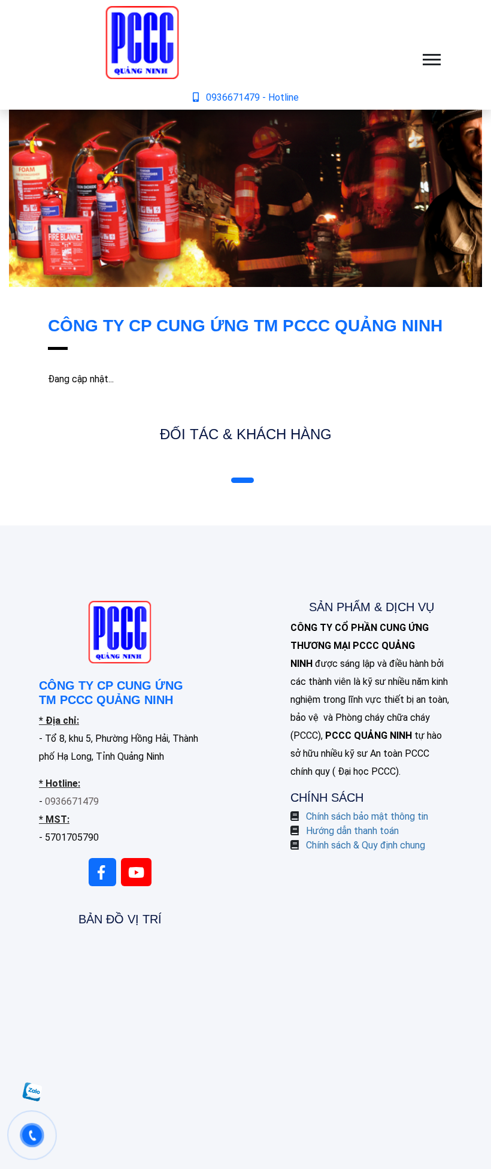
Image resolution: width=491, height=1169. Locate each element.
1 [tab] (242, 480)
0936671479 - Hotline (252, 97)
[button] (431, 57)
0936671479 (72, 801)
